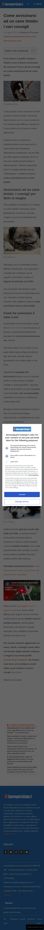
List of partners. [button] (33, 475)
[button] (22, 461)
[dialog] (22, 465)
